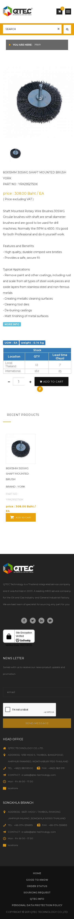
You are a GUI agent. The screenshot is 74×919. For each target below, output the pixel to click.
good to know (37, 879)
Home (37, 873)
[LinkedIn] (41, 621)
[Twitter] (33, 621)
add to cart (53, 381)
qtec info (37, 898)
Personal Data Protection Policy (37, 905)
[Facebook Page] (24, 621)
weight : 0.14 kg (32, 342)
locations (13, 788)
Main (37, 44)
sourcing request (37, 892)
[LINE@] (50, 621)
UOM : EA (11, 342)
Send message (37, 723)
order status (37, 886)
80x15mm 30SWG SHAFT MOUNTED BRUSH (17, 474)
